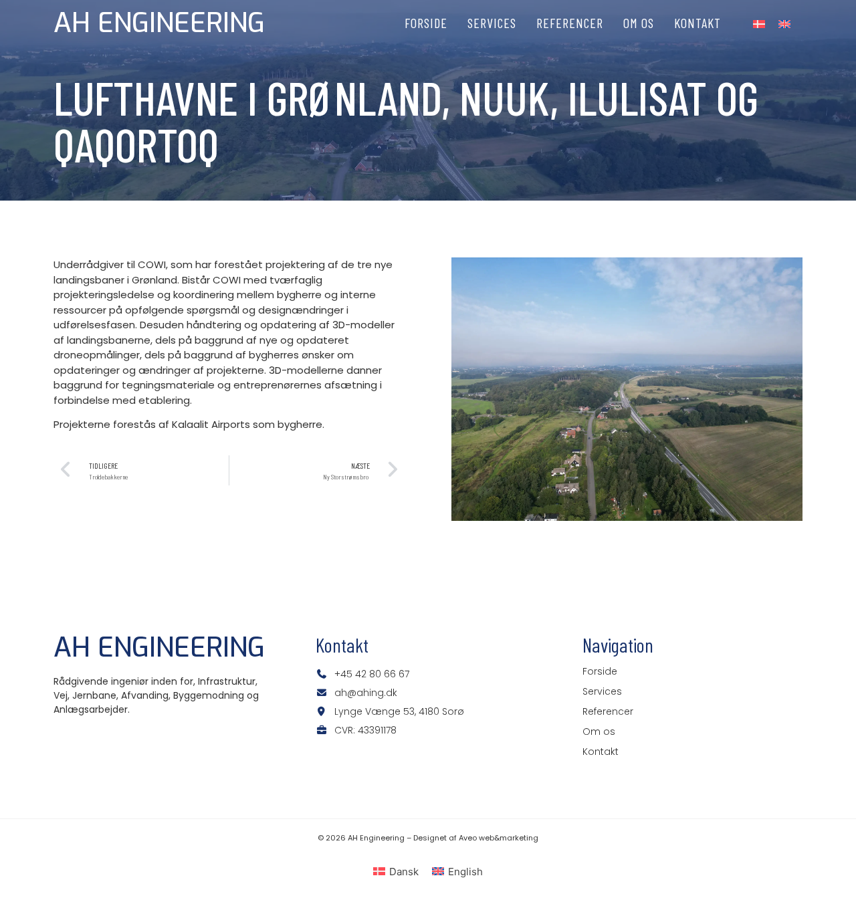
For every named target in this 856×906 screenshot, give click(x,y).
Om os (638, 23)
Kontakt (697, 23)
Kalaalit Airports (211, 424)
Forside (426, 23)
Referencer (569, 23)
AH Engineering (159, 23)
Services (491, 23)
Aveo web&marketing (498, 837)
